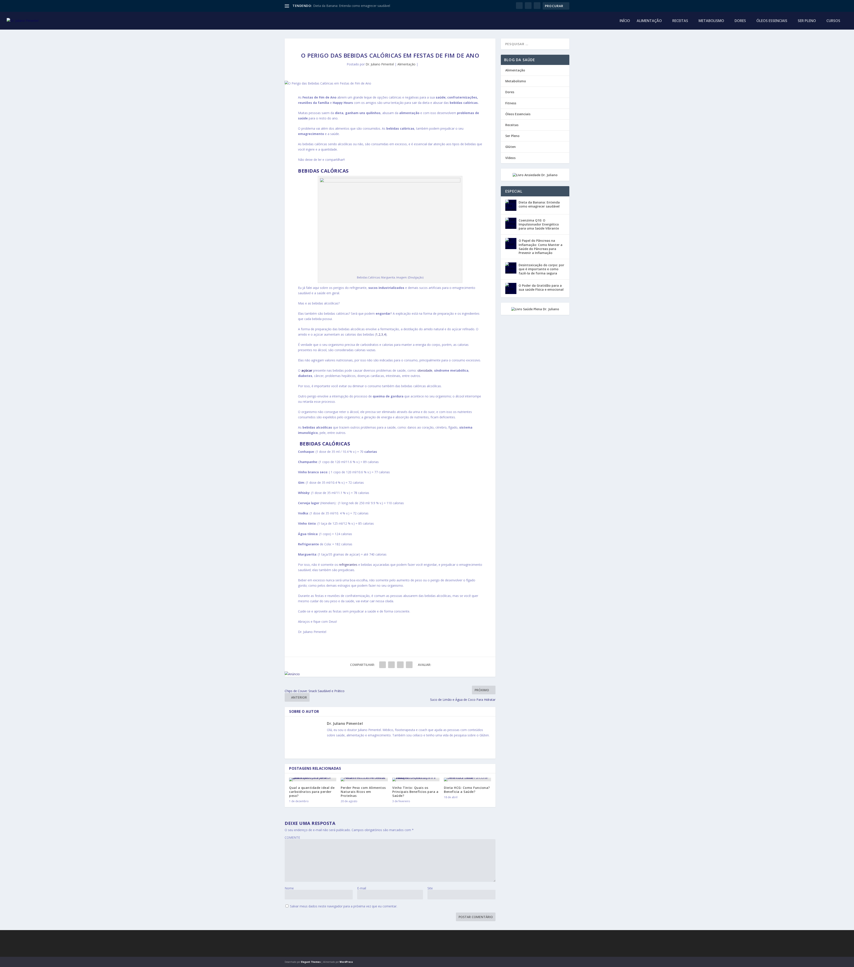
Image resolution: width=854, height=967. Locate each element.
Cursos (833, 21)
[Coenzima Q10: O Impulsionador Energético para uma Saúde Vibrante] (510, 223)
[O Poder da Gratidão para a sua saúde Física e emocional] (510, 288)
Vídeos (510, 158)
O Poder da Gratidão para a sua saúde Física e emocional (541, 287)
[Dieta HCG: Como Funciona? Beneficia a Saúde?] (467, 779)
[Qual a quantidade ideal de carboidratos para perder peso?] (312, 779)
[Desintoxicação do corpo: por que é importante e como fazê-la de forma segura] (510, 268)
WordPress (346, 961)
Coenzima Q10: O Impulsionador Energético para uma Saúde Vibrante (539, 224)
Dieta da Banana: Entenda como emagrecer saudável (351, 6)
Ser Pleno (807, 21)
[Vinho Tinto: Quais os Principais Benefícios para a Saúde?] (415, 779)
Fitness (510, 103)
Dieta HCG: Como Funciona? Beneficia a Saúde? (467, 790)
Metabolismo (711, 21)
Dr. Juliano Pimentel (380, 64)
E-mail (361, 888)
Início (625, 21)
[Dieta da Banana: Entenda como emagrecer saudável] (510, 205)
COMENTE (292, 837)
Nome (289, 888)
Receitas (680, 21)
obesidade (424, 370)
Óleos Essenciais (771, 21)
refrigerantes (348, 564)
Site (430, 888)
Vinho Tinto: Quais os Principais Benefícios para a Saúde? (415, 792)
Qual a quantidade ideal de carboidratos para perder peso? (311, 792)
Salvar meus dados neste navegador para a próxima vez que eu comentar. (343, 906)
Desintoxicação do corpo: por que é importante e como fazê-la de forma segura (541, 269)
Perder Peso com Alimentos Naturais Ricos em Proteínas (363, 792)
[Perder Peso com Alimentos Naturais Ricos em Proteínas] (364, 779)
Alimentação (649, 21)
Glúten (510, 147)
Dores (740, 21)
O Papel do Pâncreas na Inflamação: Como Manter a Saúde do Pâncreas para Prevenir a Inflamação (540, 246)
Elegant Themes (311, 961)
